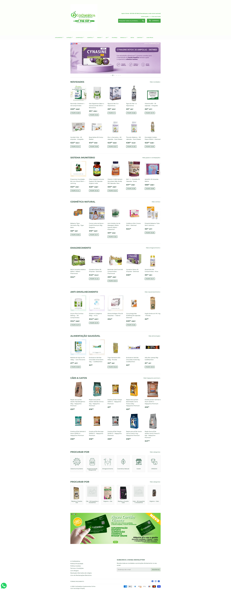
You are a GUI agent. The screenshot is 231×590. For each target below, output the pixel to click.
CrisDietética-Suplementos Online (85, 586)
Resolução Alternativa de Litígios (81, 573)
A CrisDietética (75, 561)
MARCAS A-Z (123, 37)
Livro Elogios (74, 570)
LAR (107, 37)
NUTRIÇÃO (69, 37)
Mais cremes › (156, 202)
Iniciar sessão (145, 16)
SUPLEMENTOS (58, 37)
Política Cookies (75, 566)
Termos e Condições (77, 568)
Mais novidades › (155, 82)
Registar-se (155, 569)
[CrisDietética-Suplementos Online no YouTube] (159, 581)
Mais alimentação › (155, 336)
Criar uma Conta (156, 16)
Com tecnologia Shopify (77, 588)
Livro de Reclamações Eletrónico (81, 575)
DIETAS (132, 37)
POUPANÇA (114, 37)
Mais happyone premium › (152, 378)
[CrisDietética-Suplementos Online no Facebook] (152, 581)
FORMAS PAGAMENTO (77, 581)
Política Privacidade (76, 563)
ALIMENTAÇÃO (79, 37)
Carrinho (155, 20)
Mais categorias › (155, 452)
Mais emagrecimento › (153, 248)
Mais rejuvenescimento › (153, 292)
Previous (74, 58)
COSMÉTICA (90, 37)
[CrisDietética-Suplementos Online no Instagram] (156, 581)
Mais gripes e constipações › (151, 157)
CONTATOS (139, 37)
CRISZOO (99, 37)
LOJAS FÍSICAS (149, 37)
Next (157, 58)
